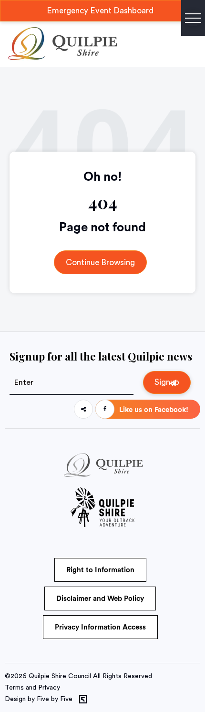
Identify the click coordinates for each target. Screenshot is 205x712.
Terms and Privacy (32, 687)
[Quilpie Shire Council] (62, 58)
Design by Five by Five (38, 699)
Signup (166, 382)
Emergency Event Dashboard (100, 11)
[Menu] (193, 18)
